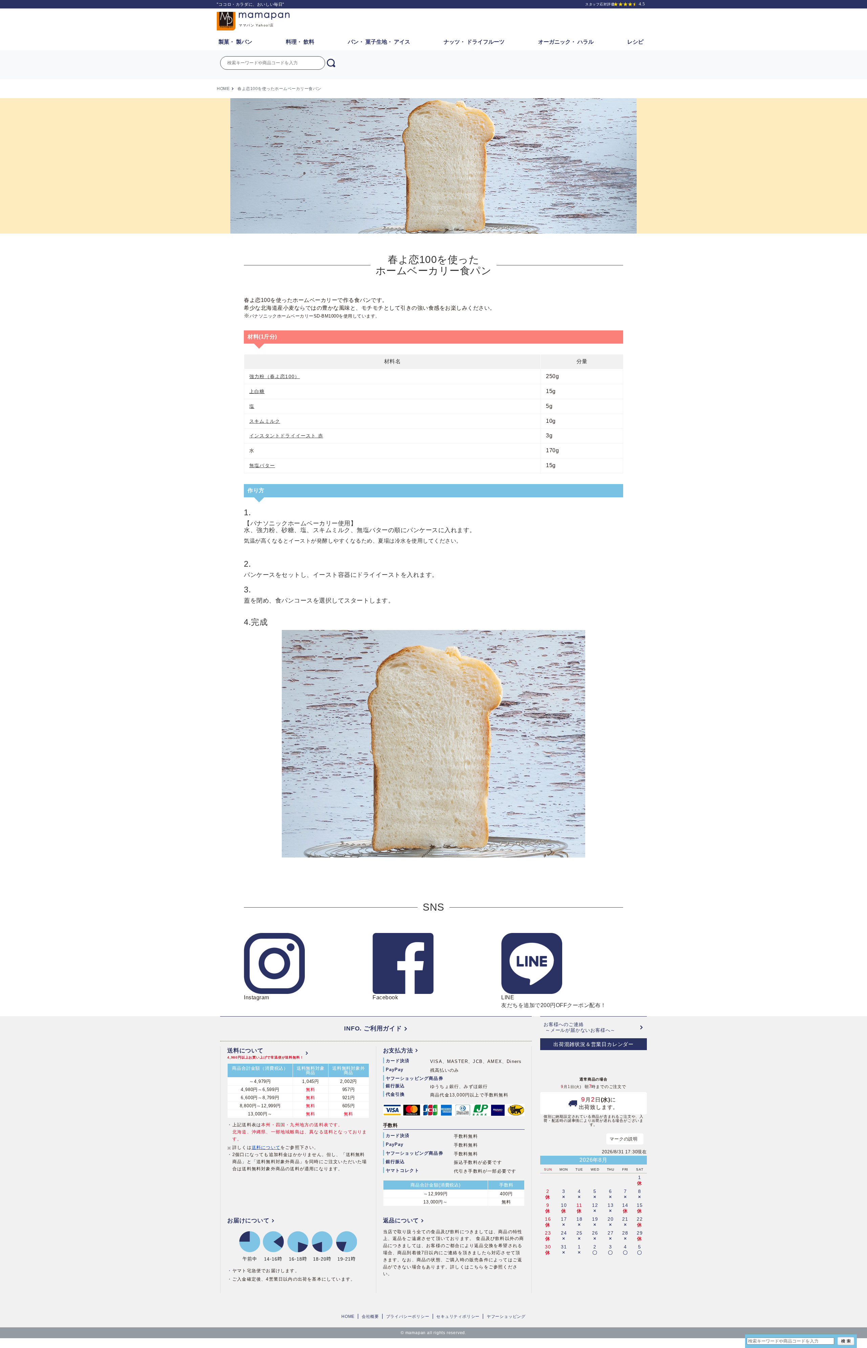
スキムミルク (264, 421)
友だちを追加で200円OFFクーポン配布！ (553, 1001)
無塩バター (262, 465)
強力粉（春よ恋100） (274, 376)
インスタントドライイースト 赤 (286, 435)
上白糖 (257, 391)
